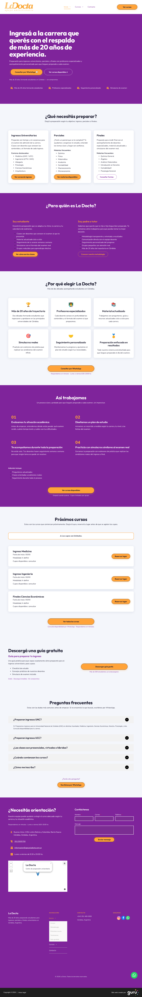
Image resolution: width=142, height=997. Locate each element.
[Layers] (64, 863)
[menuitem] (67, 7)
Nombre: (78, 815)
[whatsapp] (128, 918)
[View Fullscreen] (11, 870)
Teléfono (118, 815)
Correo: (97, 815)
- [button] (11, 866)
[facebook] (123, 918)
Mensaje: (78, 824)
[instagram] (119, 918)
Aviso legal (22, 992)
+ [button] (11, 863)
